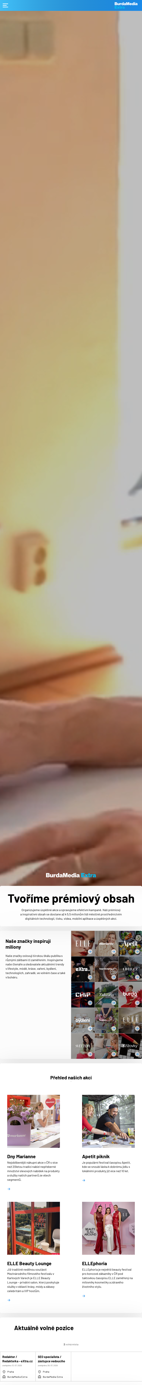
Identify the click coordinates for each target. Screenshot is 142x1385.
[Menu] (5, 5)
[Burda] (128, 5)
